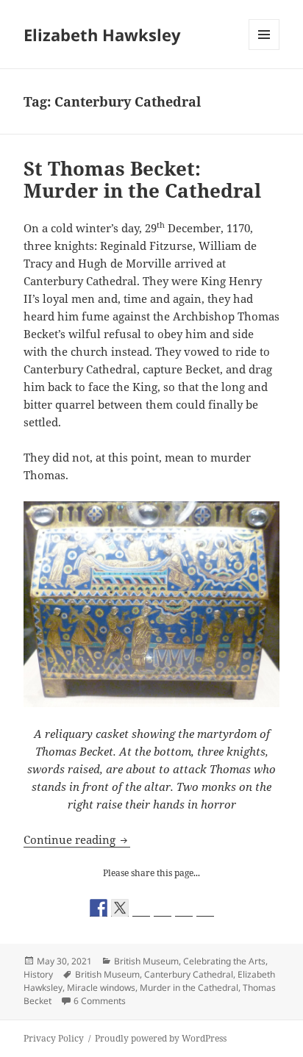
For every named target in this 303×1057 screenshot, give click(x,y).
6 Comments (100, 1001)
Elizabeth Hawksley (102, 35)
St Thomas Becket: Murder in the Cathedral (142, 179)
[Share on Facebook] (98, 908)
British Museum (146, 961)
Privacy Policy (54, 1038)
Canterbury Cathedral (188, 974)
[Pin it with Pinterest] (162, 908)
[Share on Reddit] (141, 908)
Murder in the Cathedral (189, 987)
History (38, 974)
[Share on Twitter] (120, 908)
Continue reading (77, 839)
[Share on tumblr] (184, 908)
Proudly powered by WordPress (161, 1038)
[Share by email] (205, 908)
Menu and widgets (264, 49)
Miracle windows (101, 987)
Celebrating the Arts (224, 961)
